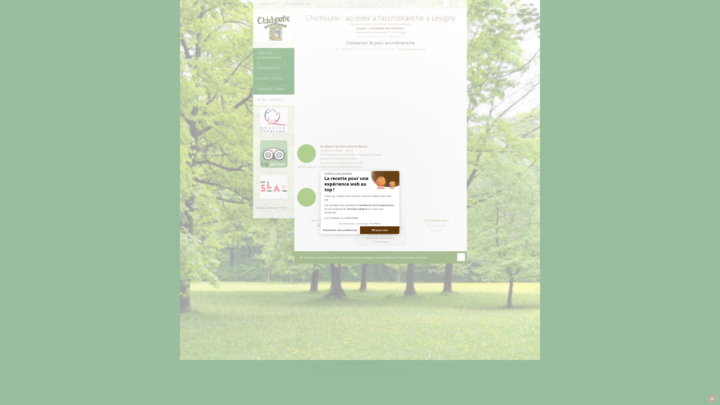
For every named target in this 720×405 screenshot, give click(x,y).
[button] (712, 398)
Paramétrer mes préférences (340, 230)
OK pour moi (380, 230)
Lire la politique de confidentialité (341, 218)
